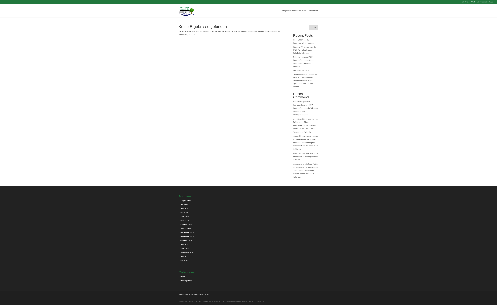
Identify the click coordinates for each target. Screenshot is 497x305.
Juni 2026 (184, 209)
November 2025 (187, 236)
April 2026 (184, 216)
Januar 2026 (185, 229)
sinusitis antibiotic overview (304, 119)
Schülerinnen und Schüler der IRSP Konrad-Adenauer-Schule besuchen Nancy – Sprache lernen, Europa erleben (305, 80)
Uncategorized (186, 281)
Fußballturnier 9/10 (301, 70)
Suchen (314, 27)
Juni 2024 (184, 244)
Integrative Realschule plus (294, 11)
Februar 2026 (186, 225)
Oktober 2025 (186, 240)
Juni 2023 (184, 256)
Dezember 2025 (187, 232)
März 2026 (184, 221)
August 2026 (185, 201)
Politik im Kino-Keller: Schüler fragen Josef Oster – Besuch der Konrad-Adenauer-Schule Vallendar (305, 170)
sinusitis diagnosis (300, 102)
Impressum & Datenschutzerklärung (194, 294)
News (182, 277)
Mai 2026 (184, 212)
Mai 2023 (184, 260)
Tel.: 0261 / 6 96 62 (468, 2)
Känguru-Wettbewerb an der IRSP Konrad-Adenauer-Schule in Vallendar (304, 50)
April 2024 (184, 248)
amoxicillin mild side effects (304, 153)
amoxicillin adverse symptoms (305, 136)
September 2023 (187, 252)
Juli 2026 (184, 205)
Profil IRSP (313, 11)
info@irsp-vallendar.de (485, 2)
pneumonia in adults (301, 164)
